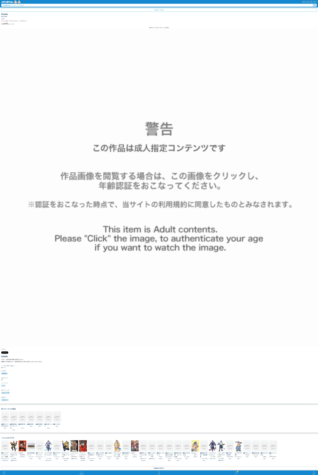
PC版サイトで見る (159, 10)
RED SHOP (4, 16)
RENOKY (4, 373)
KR (311, 1)
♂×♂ (3, 385)
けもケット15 (5, 392)
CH (307, 1)
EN (304, 1)
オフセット (5, 400)
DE (315, 1)
